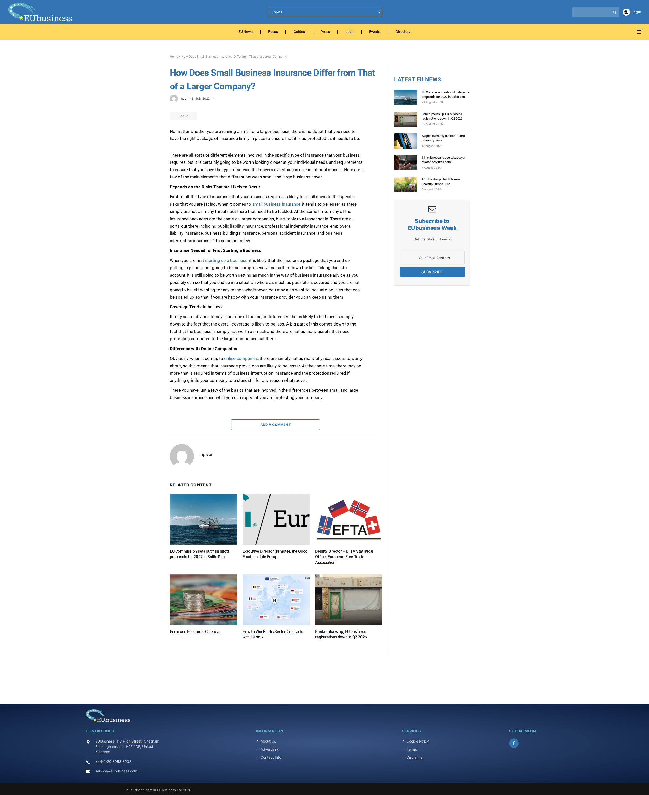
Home (174, 56)
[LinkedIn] (152, 160)
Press (325, 32)
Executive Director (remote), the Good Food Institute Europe (275, 554)
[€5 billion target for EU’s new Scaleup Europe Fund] (408, 184)
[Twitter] (152, 149)
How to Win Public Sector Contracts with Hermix (273, 634)
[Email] (152, 184)
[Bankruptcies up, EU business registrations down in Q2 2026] (348, 599)
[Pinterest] (152, 172)
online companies (241, 358)
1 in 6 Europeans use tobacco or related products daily (443, 160)
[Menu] (639, 32)
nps (183, 98)
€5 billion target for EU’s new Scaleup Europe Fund (441, 181)
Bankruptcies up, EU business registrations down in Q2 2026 (341, 634)
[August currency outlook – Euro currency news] (408, 141)
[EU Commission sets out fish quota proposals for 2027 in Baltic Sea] (203, 519)
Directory (403, 32)
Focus (273, 32)
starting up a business (226, 260)
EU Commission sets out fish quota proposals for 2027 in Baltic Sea (200, 554)
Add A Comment (275, 425)
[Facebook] (152, 137)
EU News (246, 32)
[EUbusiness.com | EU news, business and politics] (41, 12)
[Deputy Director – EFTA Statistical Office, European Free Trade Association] (348, 519)
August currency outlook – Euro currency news (443, 138)
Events (374, 32)
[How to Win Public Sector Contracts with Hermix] (276, 599)
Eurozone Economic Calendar (195, 631)
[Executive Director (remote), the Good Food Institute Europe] (276, 519)
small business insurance (276, 204)
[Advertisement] (324, 676)
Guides (299, 32)
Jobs (349, 32)
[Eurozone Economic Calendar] (203, 599)
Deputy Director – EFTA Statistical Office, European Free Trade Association (344, 557)
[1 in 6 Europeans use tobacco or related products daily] (408, 162)
